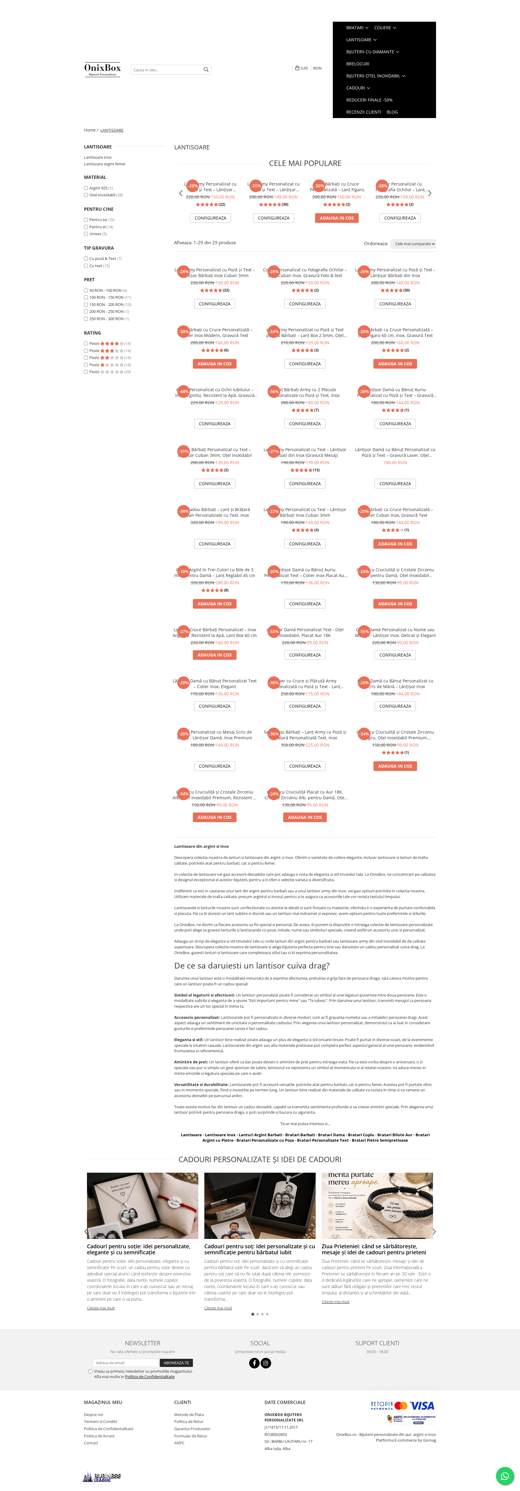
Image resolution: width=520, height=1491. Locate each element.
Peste (94, 343)
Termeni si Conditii (100, 1421)
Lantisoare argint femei (104, 164)
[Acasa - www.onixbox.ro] (102, 69)
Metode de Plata (189, 1414)
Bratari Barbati (300, 1134)
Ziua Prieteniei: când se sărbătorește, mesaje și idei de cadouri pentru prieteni (374, 1249)
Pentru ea (98, 219)
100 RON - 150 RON (106, 297)
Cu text (95, 265)
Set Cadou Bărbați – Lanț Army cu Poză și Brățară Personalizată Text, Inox (305, 735)
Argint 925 (98, 188)
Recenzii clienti (363, 112)
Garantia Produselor (192, 1428)
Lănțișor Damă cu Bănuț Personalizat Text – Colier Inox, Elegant (215, 683)
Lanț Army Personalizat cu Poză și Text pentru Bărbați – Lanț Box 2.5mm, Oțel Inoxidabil (305, 332)
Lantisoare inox (98, 157)
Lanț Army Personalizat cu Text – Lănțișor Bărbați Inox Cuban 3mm (305, 512)
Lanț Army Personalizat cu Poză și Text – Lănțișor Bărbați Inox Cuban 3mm (210, 186)
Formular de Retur (190, 1436)
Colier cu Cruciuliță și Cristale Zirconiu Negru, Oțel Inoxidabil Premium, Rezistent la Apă (395, 735)
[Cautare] (206, 70)
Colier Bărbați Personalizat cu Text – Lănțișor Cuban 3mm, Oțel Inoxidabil (215, 452)
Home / (92, 130)
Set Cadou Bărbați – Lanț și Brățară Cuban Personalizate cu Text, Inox (215, 512)
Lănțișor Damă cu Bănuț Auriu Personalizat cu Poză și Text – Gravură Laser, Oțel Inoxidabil (395, 392)
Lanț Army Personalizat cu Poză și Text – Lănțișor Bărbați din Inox (273, 186)
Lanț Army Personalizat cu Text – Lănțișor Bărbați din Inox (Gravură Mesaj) (305, 452)
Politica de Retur (188, 1421)
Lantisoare (191, 1134)
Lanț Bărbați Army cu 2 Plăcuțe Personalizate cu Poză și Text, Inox (305, 392)
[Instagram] (266, 1363)
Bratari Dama (331, 1134)
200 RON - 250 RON (106, 311)
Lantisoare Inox (220, 1134)
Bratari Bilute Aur (395, 1134)
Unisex (95, 233)
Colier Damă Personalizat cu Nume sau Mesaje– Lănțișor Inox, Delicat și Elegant (395, 632)
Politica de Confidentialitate (150, 1376)
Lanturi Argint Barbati (260, 1134)
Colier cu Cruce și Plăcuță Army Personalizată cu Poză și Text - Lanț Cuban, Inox (305, 683)
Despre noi (93, 1414)
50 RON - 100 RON (105, 290)
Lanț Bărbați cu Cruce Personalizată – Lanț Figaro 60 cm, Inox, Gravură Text (337, 186)
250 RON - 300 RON (106, 318)
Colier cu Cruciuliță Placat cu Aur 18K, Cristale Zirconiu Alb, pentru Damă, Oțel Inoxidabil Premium (305, 794)
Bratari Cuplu (361, 1134)
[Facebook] (254, 1363)
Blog (392, 112)
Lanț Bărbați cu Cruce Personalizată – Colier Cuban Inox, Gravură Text (395, 512)
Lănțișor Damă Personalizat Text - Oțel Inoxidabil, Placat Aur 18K (305, 632)
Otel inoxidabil (102, 195)
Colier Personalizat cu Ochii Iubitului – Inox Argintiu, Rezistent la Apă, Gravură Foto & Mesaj (215, 392)
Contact (91, 1443)
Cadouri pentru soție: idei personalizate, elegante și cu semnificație (138, 1249)
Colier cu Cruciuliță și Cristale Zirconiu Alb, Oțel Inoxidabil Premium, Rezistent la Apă (215, 794)
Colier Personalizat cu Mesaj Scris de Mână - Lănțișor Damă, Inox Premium (214, 735)
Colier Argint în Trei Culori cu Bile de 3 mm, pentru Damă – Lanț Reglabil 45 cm (214, 572)
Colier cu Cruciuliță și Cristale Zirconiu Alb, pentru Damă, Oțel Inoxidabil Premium (395, 572)
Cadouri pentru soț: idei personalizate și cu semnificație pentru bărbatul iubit (259, 1249)
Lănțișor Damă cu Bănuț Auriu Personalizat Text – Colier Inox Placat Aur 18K (305, 572)
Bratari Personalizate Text (323, 1140)
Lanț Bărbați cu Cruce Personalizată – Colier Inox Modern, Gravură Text (214, 332)
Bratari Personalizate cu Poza (265, 1140)
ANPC (179, 1443)
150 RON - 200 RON (106, 304)
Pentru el (97, 226)
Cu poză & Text (102, 258)
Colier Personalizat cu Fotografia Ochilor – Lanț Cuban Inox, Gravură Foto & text (400, 186)
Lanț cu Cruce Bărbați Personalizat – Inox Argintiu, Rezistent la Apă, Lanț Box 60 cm (215, 632)
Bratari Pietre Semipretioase (380, 1140)
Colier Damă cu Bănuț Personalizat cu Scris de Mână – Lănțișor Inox (395, 683)
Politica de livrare (99, 1436)
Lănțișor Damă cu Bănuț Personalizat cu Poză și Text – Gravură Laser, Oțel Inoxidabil (395, 452)
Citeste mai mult (101, 1308)
